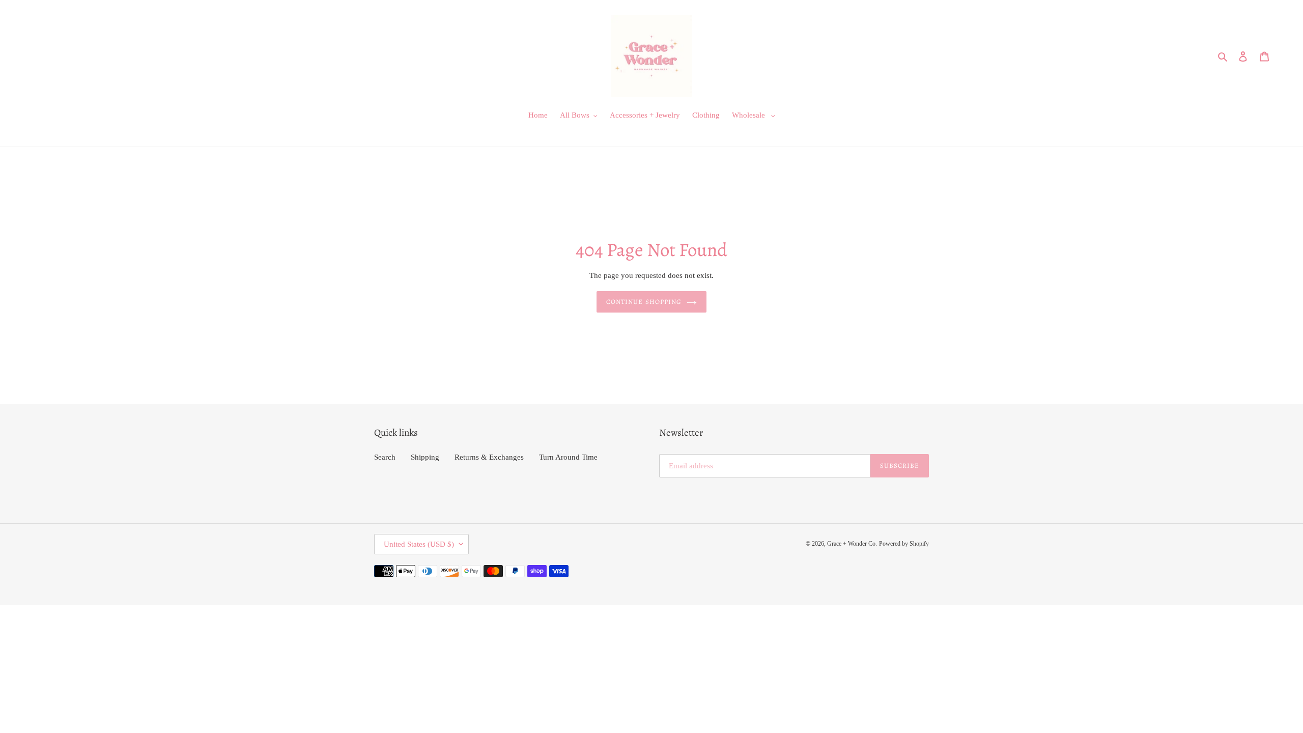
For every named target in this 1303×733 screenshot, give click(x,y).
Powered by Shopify (904, 543)
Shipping (425, 457)
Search (384, 457)
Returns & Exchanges (489, 457)
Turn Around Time (568, 457)
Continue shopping (644, 301)
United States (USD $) (419, 544)
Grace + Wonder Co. (852, 543)
